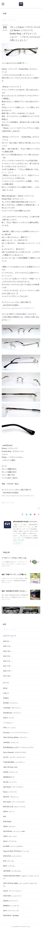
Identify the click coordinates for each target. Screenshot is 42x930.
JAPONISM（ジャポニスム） (12, 871)
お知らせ (6, 693)
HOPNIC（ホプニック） (11, 772)
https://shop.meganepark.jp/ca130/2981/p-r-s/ (18, 308)
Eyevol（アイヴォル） (10, 841)
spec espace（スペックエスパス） (14, 802)
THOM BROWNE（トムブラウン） (14, 762)
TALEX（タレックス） (10, 836)
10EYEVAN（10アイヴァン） (12, 708)
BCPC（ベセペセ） (9, 866)
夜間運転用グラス (9, 777)
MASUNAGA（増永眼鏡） (11, 915)
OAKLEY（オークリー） (11, 901)
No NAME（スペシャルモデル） (13, 846)
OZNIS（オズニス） (9, 826)
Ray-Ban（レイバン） (10, 782)
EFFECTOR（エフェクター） (12, 856)
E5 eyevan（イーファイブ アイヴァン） (16, 732)
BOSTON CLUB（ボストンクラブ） (14, 807)
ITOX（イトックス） (9, 728)
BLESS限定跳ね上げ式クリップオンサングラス (18, 747)
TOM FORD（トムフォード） (12, 896)
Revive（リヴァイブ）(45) (8, 502)
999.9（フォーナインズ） (11, 910)
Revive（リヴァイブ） (10, 792)
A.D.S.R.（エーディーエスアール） (14, 757)
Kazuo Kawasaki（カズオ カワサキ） (15, 752)
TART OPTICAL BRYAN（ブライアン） (15, 737)
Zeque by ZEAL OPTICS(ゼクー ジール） (16, 851)
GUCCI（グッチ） (9, 718)
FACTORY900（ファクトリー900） (14, 831)
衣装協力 (6, 698)
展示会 (5, 688)
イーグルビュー (8, 723)
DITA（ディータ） (9, 861)
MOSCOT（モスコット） (11, 797)
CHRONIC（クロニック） (11, 742)
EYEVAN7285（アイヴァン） (12, 713)
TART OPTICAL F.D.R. (10, 767)
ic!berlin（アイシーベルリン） (12, 891)
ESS (4, 816)
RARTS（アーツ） (9, 811)
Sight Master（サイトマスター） (13, 787)
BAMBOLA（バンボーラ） (11, 906)
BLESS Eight (7, 821)
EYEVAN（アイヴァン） (11, 703)
